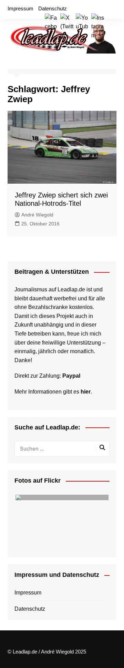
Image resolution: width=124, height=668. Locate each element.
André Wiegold (37, 214)
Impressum (20, 8)
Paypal (71, 376)
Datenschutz (52, 8)
